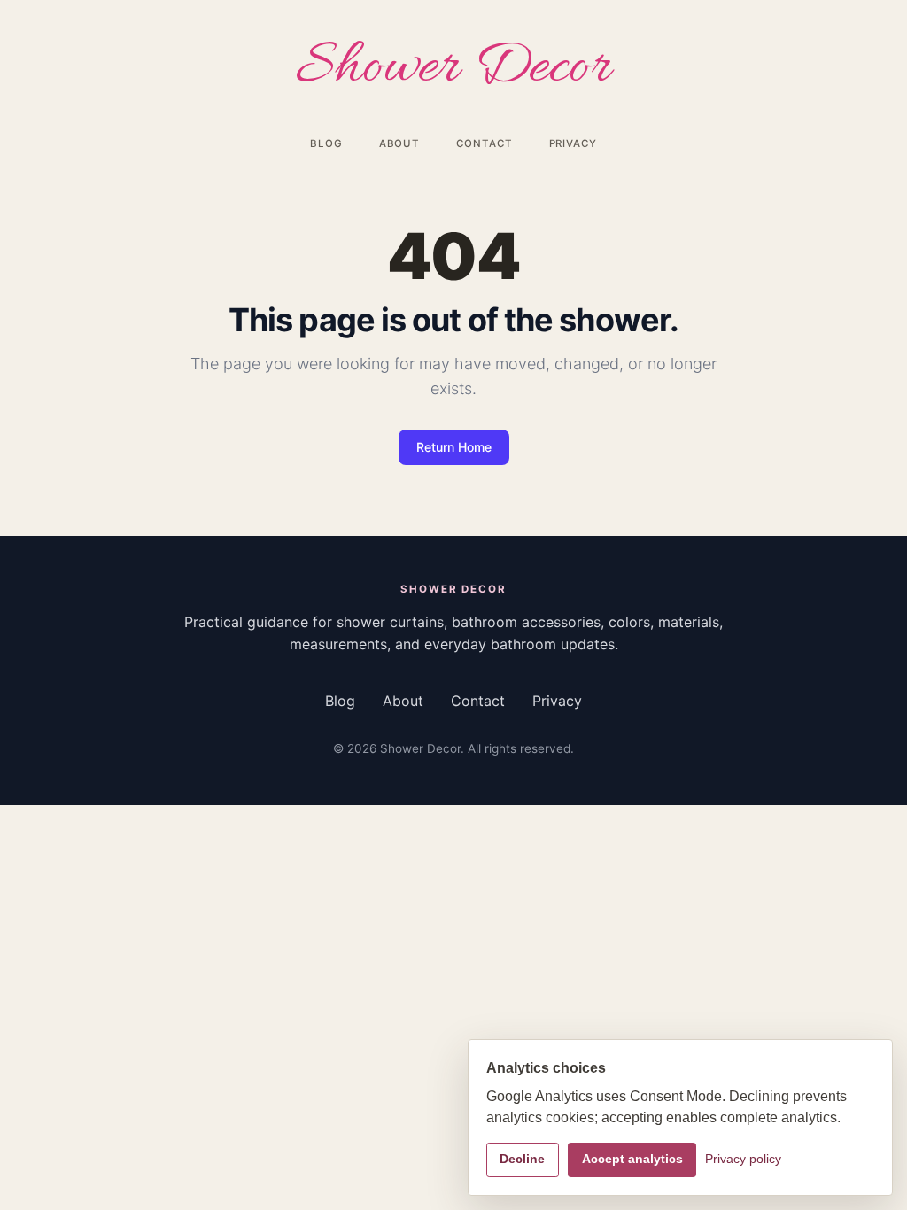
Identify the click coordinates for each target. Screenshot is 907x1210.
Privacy (573, 143)
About (400, 143)
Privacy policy (743, 1159)
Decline (522, 1159)
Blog (326, 143)
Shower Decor (453, 68)
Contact (484, 143)
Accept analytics (632, 1159)
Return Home (454, 446)
